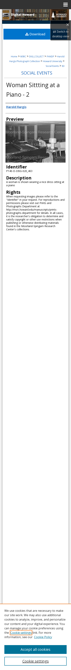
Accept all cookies (35, 649)
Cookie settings (21, 633)
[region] (35, 637)
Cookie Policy (43, 637)
